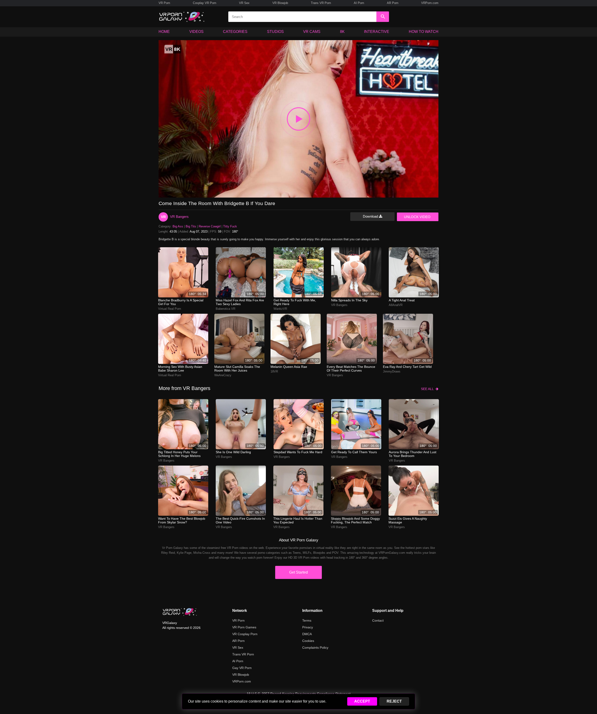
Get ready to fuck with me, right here (295, 302)
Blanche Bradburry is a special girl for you (180, 302)
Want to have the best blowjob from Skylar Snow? (181, 520)
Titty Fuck (230, 226)
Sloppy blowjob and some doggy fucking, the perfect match (355, 520)
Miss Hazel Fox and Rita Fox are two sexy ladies (240, 302)
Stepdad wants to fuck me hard (298, 452)
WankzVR (280, 308)
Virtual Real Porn (169, 308)
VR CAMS (311, 32)
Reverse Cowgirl (210, 226)
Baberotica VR (225, 308)
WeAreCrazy (222, 375)
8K (342, 32)
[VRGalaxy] (179, 612)
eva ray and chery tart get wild (407, 367)
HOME (164, 32)
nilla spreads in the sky (349, 300)
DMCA (307, 634)
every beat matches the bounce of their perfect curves (351, 368)
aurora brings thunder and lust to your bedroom (412, 454)
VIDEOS (196, 32)
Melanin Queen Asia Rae (289, 367)
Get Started (298, 572)
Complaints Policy (315, 647)
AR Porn (392, 3)
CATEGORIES (235, 32)
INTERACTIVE (376, 32)
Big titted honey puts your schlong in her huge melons (179, 454)
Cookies (308, 641)
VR (163, 217)
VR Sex (244, 3)
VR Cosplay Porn (244, 634)
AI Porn (359, 3)
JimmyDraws (391, 371)
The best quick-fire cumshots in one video (240, 520)
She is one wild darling (233, 452)
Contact (378, 620)
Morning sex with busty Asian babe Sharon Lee (180, 368)
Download (371, 216)
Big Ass (178, 226)
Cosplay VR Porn (204, 3)
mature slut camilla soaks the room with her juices (237, 368)
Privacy (307, 627)
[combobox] (302, 16)
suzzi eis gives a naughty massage (408, 520)
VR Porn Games (244, 627)
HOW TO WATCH (423, 32)
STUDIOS (275, 32)
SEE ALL (428, 389)
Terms (306, 620)
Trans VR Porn (321, 3)
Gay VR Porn (242, 668)
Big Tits (191, 226)
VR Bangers (179, 217)
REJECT (394, 701)
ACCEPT (362, 701)
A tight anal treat (402, 300)
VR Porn (164, 3)
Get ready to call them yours (354, 452)
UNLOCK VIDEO (417, 217)
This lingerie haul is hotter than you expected (297, 520)
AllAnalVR (396, 305)
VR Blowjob (280, 3)
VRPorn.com (429, 3)
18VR (274, 371)
